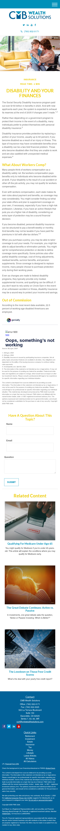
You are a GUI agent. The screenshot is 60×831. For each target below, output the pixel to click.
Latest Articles (30, 755)
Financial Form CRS (12, 764)
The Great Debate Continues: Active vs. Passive (30, 609)
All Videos (30, 758)
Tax (30, 747)
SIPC (9, 813)
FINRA (4, 813)
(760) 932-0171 (31, 31)
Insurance (30, 744)
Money (30, 750)
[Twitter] (24, 25)
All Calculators (30, 761)
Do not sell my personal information (40, 800)
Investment (30, 738)
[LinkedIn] (28, 25)
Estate (30, 741)
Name (9, 424)
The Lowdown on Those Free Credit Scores (30, 673)
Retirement (30, 736)
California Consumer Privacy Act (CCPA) (18, 798)
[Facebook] (35, 25)
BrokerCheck (50, 768)
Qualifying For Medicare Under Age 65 (30, 543)
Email (9, 440)
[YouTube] (32, 25)
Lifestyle (30, 752)
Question (9, 457)
